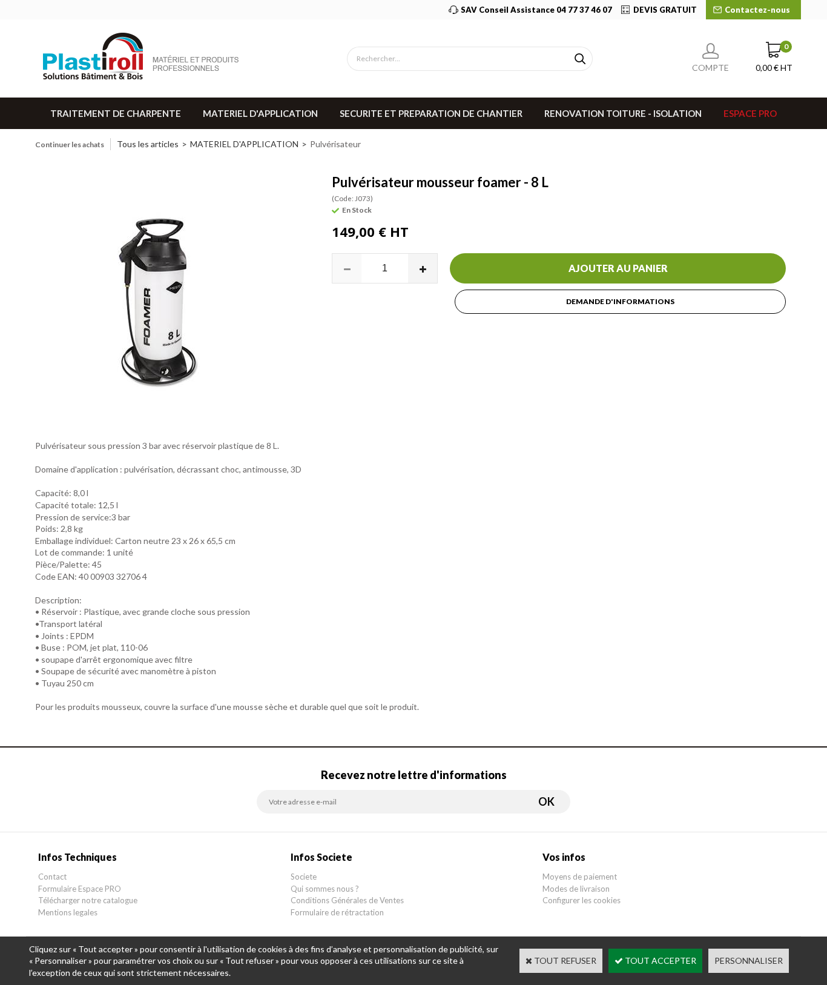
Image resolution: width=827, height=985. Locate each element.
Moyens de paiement (579, 876)
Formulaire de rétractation (337, 912)
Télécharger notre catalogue (87, 900)
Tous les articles (148, 144)
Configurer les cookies (581, 900)
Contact (52, 876)
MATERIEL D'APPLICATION (260, 113)
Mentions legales (67, 912)
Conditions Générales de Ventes (347, 900)
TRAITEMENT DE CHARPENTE (115, 113)
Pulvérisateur (335, 144)
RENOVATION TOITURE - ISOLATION (623, 113)
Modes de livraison (576, 889)
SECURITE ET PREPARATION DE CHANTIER (431, 113)
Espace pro (750, 113)
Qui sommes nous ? (325, 889)
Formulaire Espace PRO (79, 889)
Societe (304, 876)
